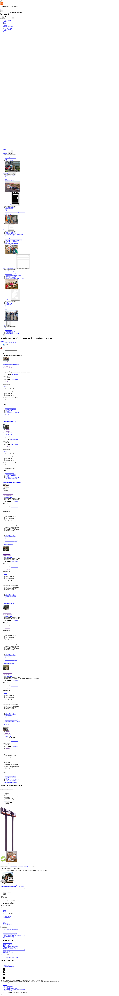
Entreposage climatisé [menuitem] (9, 236)
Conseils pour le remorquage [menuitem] (11, 177)
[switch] (59, 345)
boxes (10, 866)
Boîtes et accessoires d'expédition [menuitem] (11, 272)
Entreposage (11, 229)
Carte (6, 345)
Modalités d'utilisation (7, 987)
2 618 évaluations (14, 501)
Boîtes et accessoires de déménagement (10, 946)
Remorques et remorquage (10, 409)
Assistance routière (6, 917)
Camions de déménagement (10, 408)
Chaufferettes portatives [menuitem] (10, 331)
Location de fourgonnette (8, 930)
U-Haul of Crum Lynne (9, 724)
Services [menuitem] (7, 305)
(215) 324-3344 (8, 497)
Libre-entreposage (9, 410)
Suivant (4, 782)
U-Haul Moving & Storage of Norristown (11, 364)
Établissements (7, 990)
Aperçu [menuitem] (6, 302)
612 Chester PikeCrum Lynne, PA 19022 (7, 734)
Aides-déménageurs (15, 299)
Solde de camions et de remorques (12, 412)
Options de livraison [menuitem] (9, 208)
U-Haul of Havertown (8, 603)
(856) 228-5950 (8, 557)
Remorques (10, 153)
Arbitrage (5, 985)
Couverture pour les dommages (9, 947)
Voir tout (5, 386)
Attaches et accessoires (7, 944)
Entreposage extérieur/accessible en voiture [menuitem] (13, 240)
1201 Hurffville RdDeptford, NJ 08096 (7, 555)
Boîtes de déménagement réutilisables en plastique (12, 937)
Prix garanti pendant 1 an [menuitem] (8, 20)
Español (4, 911)
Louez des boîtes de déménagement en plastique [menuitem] (14, 278)
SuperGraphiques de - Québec (10, 957)
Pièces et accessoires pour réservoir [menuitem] (12, 333)
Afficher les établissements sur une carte (8, 342)
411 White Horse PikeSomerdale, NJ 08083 (7, 674)
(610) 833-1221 (8, 736)
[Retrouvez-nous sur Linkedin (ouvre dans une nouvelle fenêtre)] (4, 975)
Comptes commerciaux (7, 943)
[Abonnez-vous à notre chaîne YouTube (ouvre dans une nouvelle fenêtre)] (4, 978)
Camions (7, 793)
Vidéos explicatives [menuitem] (9, 157)
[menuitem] (16, 175)
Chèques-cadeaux (6, 951)
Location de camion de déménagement (10, 929)
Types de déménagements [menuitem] (10, 306)
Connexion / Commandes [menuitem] (8, 26)
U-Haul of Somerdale (8, 663)
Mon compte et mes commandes (9, 918)
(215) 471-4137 (8, 434)
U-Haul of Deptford (8, 544)
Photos (7, 361)
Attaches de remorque (9, 406)
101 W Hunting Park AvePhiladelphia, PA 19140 (8, 495)
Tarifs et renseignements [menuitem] (10, 207)
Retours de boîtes (8, 802)
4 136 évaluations (14, 741)
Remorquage (5, 173)
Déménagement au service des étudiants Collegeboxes (14, 950)
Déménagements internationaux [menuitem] (11, 210)
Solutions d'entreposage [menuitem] (10, 277)
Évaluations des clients (7, 924)
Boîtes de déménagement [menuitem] (10, 270)
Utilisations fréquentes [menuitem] (9, 209)
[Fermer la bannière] (1, 1)
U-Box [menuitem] (7, 204)
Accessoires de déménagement (11, 413)
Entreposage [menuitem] (5, 229)
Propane (8, 325)
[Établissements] (5, 16)
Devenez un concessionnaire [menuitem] (8, 22)
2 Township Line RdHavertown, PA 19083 (7, 613)
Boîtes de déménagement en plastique (12, 414)
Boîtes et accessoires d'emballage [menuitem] (9, 268)
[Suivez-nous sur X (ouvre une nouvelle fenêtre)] (4, 976)
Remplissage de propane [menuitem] (10, 327)
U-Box (15, 204)
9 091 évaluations (14, 439)
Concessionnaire (6, 965)
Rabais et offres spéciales (8, 952)
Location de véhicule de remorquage (10, 933)
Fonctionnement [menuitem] (8, 304)
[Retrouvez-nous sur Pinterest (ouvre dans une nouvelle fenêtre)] (4, 973)
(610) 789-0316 (8, 616)
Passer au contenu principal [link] (5, 9)
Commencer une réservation (10, 175)
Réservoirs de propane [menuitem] (9, 332)
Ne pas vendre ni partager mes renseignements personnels (14, 989)
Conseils (4, 921)
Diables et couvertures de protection (10, 934)
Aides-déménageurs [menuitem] (7, 299)
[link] (14, 14)
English (4, 910)
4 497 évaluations (14, 561)
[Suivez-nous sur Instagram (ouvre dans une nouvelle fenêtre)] (4, 971)
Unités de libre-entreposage (8, 936)
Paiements (5, 919)
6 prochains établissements (11, 782)
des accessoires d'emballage (23, 866)
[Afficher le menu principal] (1, 11)
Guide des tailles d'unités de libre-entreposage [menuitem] (14, 239)
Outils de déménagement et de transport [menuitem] (13, 275)
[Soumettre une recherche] (13, 18)
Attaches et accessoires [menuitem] (9, 160)
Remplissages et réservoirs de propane (10, 948)
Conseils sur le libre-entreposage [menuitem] (11, 243)
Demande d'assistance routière (8, 907)
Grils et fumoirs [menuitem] (8, 330)
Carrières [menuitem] (5, 21)
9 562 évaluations (14, 620)
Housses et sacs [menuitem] (8, 274)
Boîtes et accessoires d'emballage (23, 268)
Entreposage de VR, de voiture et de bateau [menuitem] (13, 238)
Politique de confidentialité (8, 986)
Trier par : (2, 351)
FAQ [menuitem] (6, 159)
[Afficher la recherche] (3, 17)
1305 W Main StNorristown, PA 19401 (7, 367)
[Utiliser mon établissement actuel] (9, 788)
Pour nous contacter (7, 916)
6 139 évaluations (14, 680)
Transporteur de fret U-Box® (8, 966)
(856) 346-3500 (8, 676)
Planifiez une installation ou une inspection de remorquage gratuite (16, 416)
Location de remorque (7, 931)
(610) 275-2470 (8, 369)
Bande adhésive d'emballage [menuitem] (11, 276)
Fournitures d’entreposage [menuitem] (10, 244)
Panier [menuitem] (5, 25)
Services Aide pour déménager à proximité (12, 886)
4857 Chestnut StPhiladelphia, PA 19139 (7, 432)
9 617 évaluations (14, 374)
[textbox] (15, 788)
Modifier (2, 341)
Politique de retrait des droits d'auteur (10, 988)
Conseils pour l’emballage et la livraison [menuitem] (15, 212)
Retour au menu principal (10, 154)
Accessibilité (5, 923)
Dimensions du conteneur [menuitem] (10, 214)
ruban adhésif (14, 866)
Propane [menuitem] (4, 325)
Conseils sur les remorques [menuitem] (10, 158)
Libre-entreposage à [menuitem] (10, 233)
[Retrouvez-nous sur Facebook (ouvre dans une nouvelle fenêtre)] (4, 969)
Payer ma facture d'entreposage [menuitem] (11, 241)
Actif (1, 8)
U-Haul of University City (9, 421)
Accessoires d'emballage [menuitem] (10, 271)
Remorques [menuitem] (5, 153)
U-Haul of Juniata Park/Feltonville (12, 482)
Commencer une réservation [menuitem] (10, 155)
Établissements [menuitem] (7, 23)
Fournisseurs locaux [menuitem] (9, 303)
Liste (6, 344)
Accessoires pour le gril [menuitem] (10, 328)
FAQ (4, 922)
